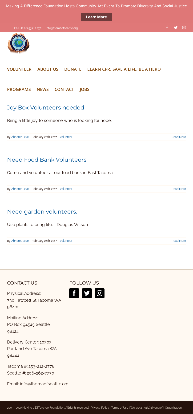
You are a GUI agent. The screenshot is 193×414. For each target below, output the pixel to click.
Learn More (96, 17)
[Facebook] (74, 293)
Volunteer (66, 137)
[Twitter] (87, 293)
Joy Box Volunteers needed (45, 107)
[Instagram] (100, 293)
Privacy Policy (100, 407)
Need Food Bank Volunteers (47, 159)
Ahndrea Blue (20, 137)
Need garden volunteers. (42, 211)
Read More (179, 137)
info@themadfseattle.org (62, 28)
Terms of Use (119, 407)
